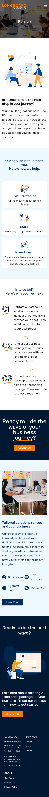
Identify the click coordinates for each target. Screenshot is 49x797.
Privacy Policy (11, 787)
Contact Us (9, 782)
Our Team (9, 778)
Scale (28, 746)
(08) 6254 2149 (13, 765)
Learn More (12, 602)
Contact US (24, 447)
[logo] (14, 6)
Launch (29, 741)
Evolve (29, 750)
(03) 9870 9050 (13, 751)
